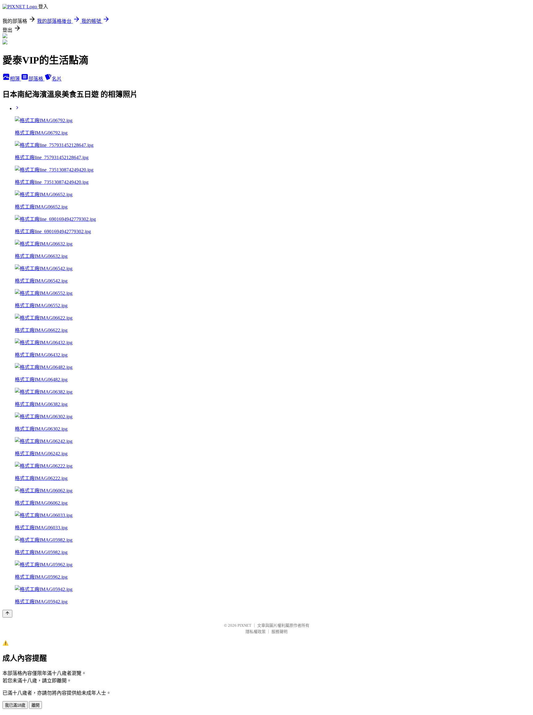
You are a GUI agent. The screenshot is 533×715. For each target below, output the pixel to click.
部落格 (36, 78)
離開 (35, 705)
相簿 (15, 78)
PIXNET (244, 625)
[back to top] (7, 614)
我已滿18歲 (15, 705)
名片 (57, 78)
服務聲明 (279, 631)
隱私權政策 (256, 631)
